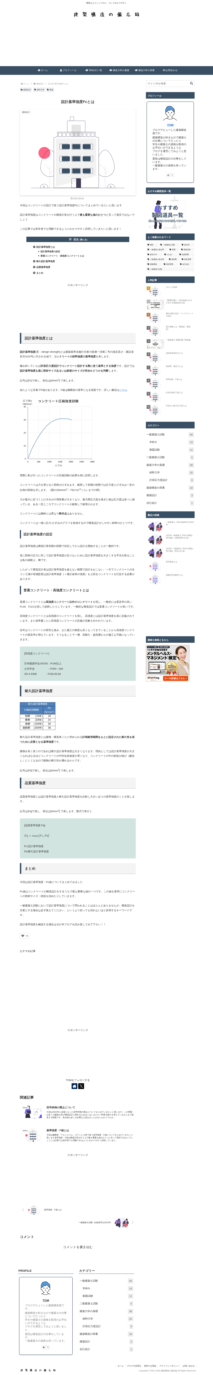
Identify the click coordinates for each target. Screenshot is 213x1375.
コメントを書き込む (78, 1247)
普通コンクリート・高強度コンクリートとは (62, 256)
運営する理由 (150, 1366)
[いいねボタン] (23, 936)
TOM (170, 125)
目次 (76, 239)
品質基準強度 (43, 267)
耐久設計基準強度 (45, 261)
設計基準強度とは (45, 247)
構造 (51, 90)
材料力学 (40, 90)
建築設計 (27, 90)
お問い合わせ (189, 1366)
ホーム (121, 1366)
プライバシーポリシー (169, 1366)
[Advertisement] (106, 44)
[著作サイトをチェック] (74, 1086)
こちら (123, 390)
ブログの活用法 (134, 1366)
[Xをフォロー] (81, 1086)
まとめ (39, 273)
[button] (191, 83)
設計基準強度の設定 (50, 251)
